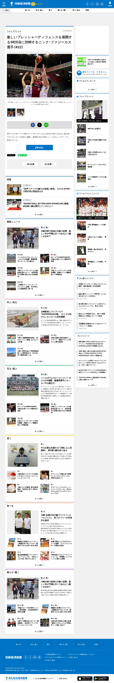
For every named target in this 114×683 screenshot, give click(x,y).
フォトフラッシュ (14, 31)
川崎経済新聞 (20, 4)
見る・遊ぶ (39, 10)
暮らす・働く (62, 10)
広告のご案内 (50, 660)
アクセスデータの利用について (56, 657)
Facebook (87, 4)
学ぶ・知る (76, 10)
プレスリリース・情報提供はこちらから (82, 654)
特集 (87, 10)
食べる (27, 10)
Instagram (97, 4)
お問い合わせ (73, 657)
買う (50, 10)
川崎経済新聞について (53, 654)
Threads (102, 4)
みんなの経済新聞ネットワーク (16, 678)
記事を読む (39, 147)
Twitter (92, 4)
